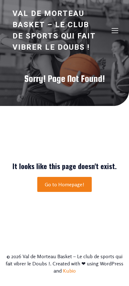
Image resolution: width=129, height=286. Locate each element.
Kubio (69, 271)
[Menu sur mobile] (115, 30)
